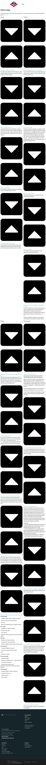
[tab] (11, 44)
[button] (4, 4)
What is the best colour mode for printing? (32, 644)
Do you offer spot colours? (6, 435)
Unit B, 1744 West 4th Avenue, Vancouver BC (11, 730)
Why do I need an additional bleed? (30, 506)
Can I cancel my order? (28, 127)
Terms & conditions (27, 761)
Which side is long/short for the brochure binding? (10, 496)
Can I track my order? (28, 249)
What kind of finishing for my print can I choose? (10, 556)
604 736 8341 (5, 736)
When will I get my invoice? (29, 193)
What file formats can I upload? (30, 374)
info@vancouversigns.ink (8, 738)
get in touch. (5, 14)
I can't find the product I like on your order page (33, 70)
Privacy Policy (34, 761)
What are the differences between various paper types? (11, 615)
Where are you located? (5, 187)
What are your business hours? (7, 127)
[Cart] (19, 6)
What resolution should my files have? (31, 705)
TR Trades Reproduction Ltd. (17, 762)
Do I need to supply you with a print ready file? (33, 447)
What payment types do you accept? (8, 243)
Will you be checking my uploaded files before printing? (34, 589)
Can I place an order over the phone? (8, 70)
